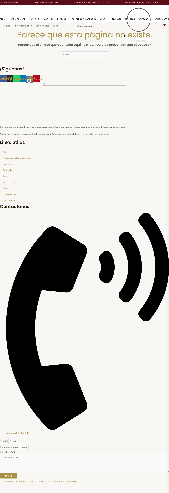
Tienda (8, 26)
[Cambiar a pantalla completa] (16, 487)
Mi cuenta (7, 188)
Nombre (4, 440)
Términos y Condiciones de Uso (18, 481)
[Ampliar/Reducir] (5, 487)
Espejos (61, 19)
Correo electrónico (9, 447)
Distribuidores (23, 26)
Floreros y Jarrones (84, 19)
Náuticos (48, 19)
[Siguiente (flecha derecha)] (16, 491)
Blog (55, 26)
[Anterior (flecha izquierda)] (5, 491)
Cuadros (34, 19)
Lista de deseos (10, 182)
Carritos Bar (18, 19)
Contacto (7, 170)
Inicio (5, 151)
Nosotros (7, 164)
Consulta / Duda (8, 452)
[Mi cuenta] (157, 26)
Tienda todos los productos (16, 158)
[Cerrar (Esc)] (38, 487)
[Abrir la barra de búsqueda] (125, 36)
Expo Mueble (42, 26)
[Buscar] (125, 45)
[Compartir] (27, 487)
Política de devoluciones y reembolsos (58, 481)
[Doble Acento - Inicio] (85, 26)
